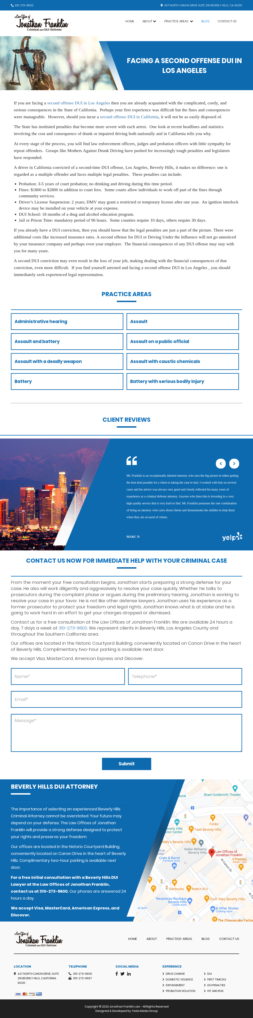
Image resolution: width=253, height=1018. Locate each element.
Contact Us (227, 21)
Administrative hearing (41, 322)
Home (130, 21)
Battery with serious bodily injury (167, 381)
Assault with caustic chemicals (165, 361)
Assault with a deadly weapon (48, 361)
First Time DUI (216, 979)
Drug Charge (175, 974)
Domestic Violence (179, 979)
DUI (209, 974)
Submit (127, 764)
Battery (23, 381)
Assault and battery (37, 341)
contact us (22, 891)
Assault (138, 322)
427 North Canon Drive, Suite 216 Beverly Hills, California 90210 (38, 978)
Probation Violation (180, 991)
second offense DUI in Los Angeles (78, 102)
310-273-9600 (24, 5)
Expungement (175, 985)
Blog (205, 21)
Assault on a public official (159, 341)
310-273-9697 (82, 978)
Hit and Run (215, 991)
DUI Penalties (216, 985)
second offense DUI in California (129, 116)
